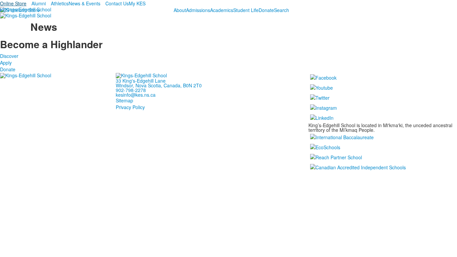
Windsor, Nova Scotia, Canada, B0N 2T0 (159, 85)
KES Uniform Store (20, 10)
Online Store (13, 3)
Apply (6, 62)
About (180, 10)
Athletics (60, 3)
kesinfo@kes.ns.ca (136, 94)
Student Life (246, 10)
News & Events (84, 3)
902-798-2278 (131, 90)
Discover (9, 56)
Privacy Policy (130, 107)
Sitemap (124, 100)
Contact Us (117, 3)
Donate (266, 10)
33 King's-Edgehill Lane (141, 80)
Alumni (38, 3)
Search (281, 10)
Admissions (198, 10)
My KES (137, 3)
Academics (221, 10)
